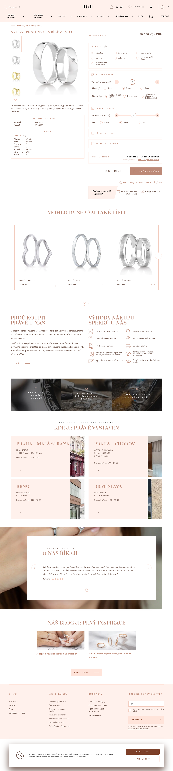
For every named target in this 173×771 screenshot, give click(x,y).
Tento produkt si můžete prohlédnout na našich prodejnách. (143, 354)
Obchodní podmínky (57, 701)
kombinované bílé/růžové (101, 64)
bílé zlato (100, 53)
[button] (158, 255)
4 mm (110, 88)
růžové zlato (146, 53)
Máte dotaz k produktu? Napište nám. (109, 361)
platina (99, 58)
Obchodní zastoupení (98, 705)
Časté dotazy (54, 705)
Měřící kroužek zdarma (142, 331)
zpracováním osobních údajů (148, 710)
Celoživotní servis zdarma (107, 331)
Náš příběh (13, 701)
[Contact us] (164, 766)
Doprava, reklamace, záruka (57, 710)
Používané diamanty (57, 715)
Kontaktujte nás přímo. (148, 159)
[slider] (132, 82)
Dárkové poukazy (56, 722)
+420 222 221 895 (129, 191)
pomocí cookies (98, 754)
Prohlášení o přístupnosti (59, 726)
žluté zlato (122, 53)
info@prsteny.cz (152, 191)
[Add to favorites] (54, 285)
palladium (122, 58)
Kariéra (12, 705)
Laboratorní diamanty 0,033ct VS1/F (151, 96)
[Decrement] (117, 82)
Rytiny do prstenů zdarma (144, 338)
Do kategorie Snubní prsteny (29, 25)
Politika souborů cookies (59, 718)
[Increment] (157, 82)
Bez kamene (132, 96)
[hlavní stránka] (87, 9)
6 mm (147, 88)
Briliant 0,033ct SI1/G (115, 96)
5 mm (128, 88)
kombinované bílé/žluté (148, 58)
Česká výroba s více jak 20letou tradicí (146, 361)
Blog (11, 709)
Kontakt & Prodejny (97, 701)
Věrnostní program (17, 713)
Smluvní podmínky (142, 729)
